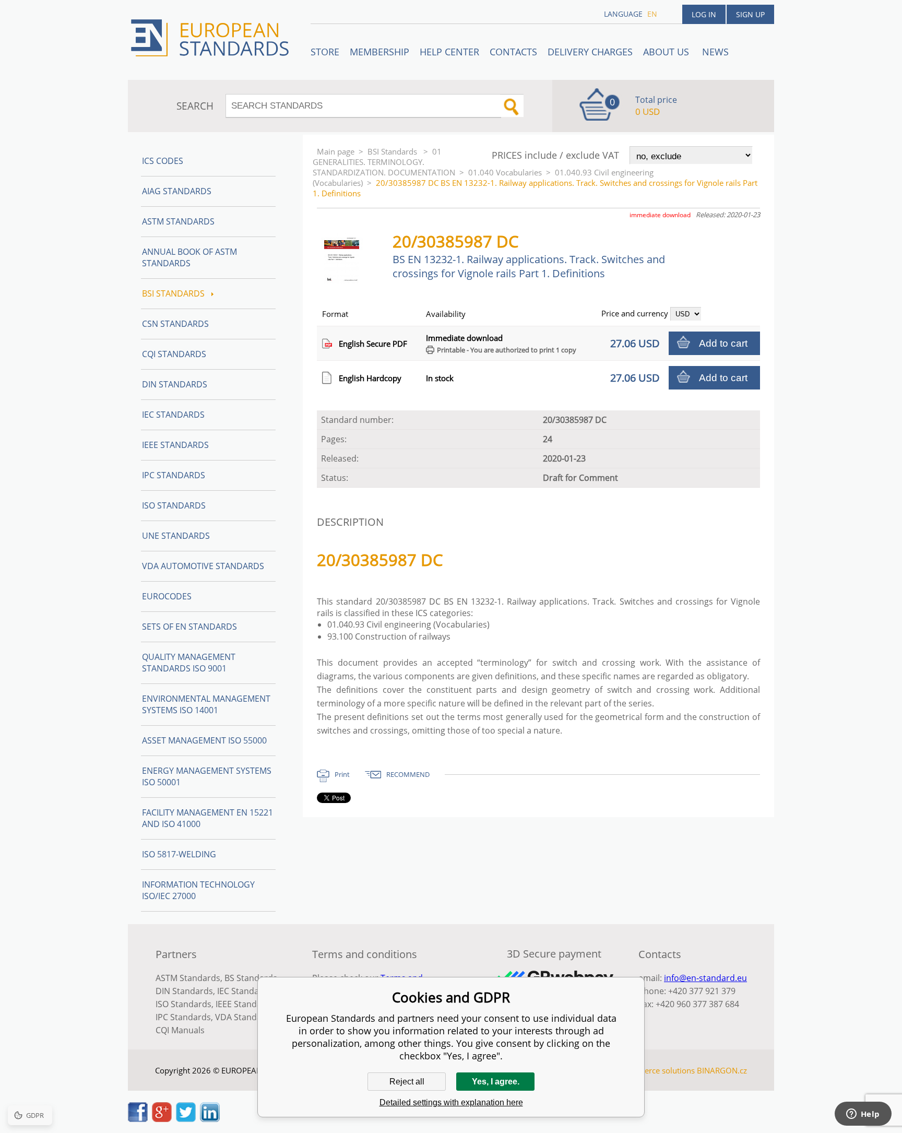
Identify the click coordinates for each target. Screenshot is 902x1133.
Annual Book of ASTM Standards (189, 257)
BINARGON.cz (722, 1070)
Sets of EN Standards (189, 626)
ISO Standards (174, 505)
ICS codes (162, 161)
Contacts (513, 51)
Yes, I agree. (495, 1081)
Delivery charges (590, 51)
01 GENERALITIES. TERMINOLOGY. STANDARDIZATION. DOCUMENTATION (384, 162)
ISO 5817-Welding (179, 854)
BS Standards (250, 978)
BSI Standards (393, 151)
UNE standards (176, 535)
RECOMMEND (408, 774)
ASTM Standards (178, 221)
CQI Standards (174, 354)
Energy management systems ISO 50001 (206, 776)
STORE (325, 51)
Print (342, 774)
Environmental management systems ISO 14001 (206, 704)
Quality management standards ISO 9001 (188, 662)
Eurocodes (167, 596)
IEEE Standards (175, 445)
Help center (449, 51)
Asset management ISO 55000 (204, 740)
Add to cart (723, 343)
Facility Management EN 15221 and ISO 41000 (207, 818)
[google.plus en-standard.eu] (162, 1119)
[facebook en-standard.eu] (138, 1119)
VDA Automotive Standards (203, 566)
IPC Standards (173, 475)
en (652, 14)
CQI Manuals (180, 1030)
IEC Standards (173, 414)
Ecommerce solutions (656, 1070)
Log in (704, 14)
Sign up (750, 14)
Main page (335, 151)
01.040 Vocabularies (505, 172)
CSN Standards (175, 323)
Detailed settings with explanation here (451, 1102)
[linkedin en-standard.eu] (210, 1119)
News (715, 51)
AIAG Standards (176, 191)
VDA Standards (245, 1017)
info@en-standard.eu (705, 978)
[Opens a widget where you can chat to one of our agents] (863, 1115)
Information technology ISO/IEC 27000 (198, 890)
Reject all (406, 1081)
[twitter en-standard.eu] (186, 1119)
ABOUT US (667, 51)
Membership (379, 51)
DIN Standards (174, 384)
